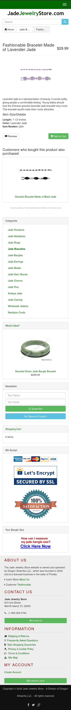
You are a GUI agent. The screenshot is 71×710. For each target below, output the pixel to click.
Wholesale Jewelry (18, 306)
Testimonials (24, 584)
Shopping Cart (13, 429)
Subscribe (36, 408)
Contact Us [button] (36, 620)
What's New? (12, 325)
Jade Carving (15, 299)
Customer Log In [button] (37, 680)
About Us (24, 579)
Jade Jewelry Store (33, 688)
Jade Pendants (16, 229)
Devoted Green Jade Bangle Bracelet (35, 371)
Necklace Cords (16, 312)
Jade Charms (15, 280)
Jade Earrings (15, 261)
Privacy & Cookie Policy (21, 649)
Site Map (13, 657)
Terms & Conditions (18, 653)
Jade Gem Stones (18, 274)
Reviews (12, 136)
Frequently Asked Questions (22, 640)
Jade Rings (14, 242)
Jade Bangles (15, 255)
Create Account (12, 672)
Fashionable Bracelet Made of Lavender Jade (42, 208)
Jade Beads (14, 268)
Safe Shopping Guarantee (21, 644)
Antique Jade (15, 293)
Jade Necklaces (16, 236)
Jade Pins (13, 287)
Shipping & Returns (18, 636)
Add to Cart (59, 136)
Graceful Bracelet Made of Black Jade (35, 196)
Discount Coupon (37, 416)
